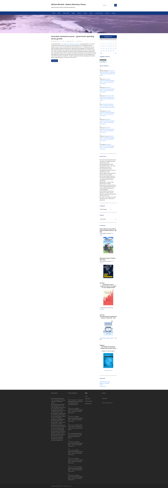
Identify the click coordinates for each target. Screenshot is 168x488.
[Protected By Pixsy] (103, 62)
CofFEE (101, 384)
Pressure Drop (103, 386)
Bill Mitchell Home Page (105, 381)
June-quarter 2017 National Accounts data (70, 44)
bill (63, 41)
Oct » (116, 53)
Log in (86, 396)
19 (103, 48)
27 (106, 50)
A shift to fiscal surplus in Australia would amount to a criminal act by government (108, 198)
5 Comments (79, 41)
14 (108, 46)
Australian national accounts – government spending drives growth (72, 37)
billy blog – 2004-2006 (104, 383)
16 (113, 46)
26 (103, 50)
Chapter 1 (112, 338)
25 (101, 50)
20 (106, 48)
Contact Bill (104, 398)
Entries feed (87, 398)
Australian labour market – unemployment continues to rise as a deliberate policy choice (108, 170)
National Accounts (70, 41)
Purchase (102, 309)
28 (108, 50)
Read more (54, 60)
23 (113, 48)
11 (101, 46)
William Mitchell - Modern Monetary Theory (68, 4)
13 (106, 46)
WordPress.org (88, 403)
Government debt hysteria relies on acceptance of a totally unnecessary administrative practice (107, 106)
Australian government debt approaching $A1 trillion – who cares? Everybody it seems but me (108, 166)
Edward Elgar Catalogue (105, 338)
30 (113, 50)
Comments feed (88, 401)
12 (103, 46)
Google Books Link (108, 370)
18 (101, 48)
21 (108, 48)
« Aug (101, 53)
